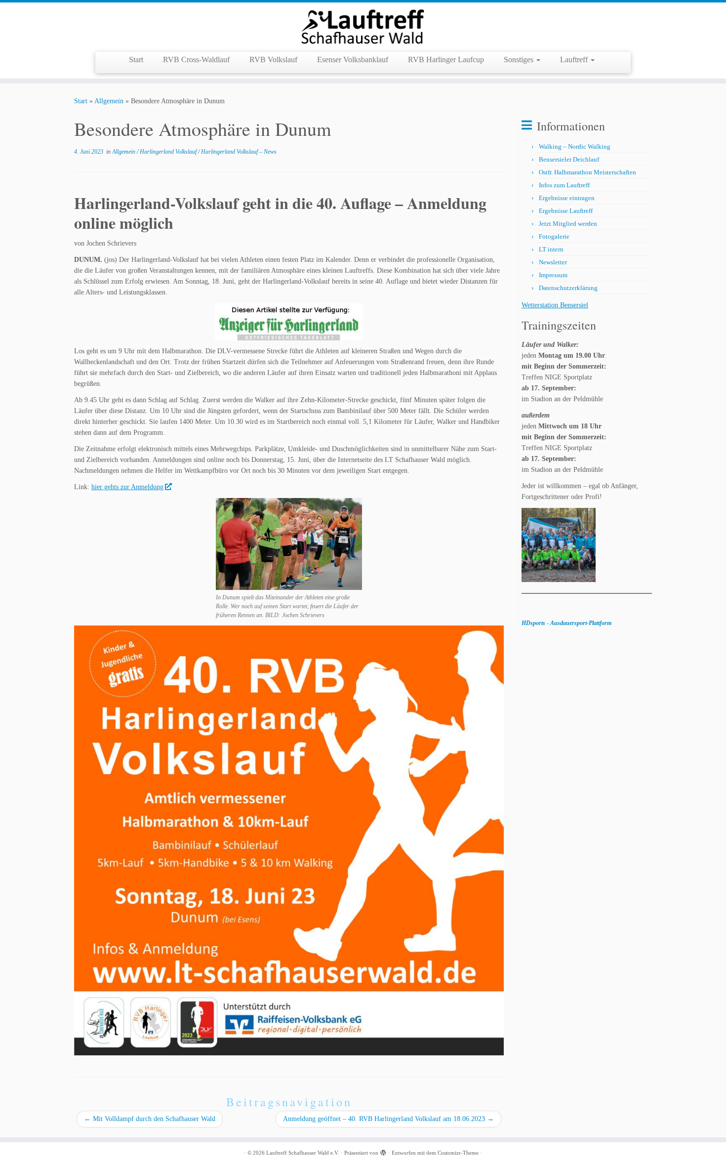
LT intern (551, 249)
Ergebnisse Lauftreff (566, 210)
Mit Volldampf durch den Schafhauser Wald (149, 1119)
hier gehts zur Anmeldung (127, 487)
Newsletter (553, 262)
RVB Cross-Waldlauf (196, 59)
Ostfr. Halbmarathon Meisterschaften (587, 172)
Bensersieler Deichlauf (569, 159)
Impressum (553, 275)
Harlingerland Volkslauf (169, 151)
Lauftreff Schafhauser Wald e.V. (302, 1153)
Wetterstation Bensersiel (555, 305)
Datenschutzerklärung (568, 288)
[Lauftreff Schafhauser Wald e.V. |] (363, 25)
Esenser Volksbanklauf (352, 59)
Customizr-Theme (458, 1153)
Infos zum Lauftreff (564, 185)
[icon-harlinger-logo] (289, 321)
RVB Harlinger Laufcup (446, 59)
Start (136, 59)
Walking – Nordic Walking (574, 146)
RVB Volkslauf (273, 59)
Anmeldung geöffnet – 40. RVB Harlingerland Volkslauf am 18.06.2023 (388, 1119)
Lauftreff (575, 59)
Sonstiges (519, 59)
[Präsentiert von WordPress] (383, 1151)
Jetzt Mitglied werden (568, 223)
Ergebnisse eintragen (567, 198)
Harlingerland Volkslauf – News (239, 151)
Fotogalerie (554, 236)
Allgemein (108, 101)
